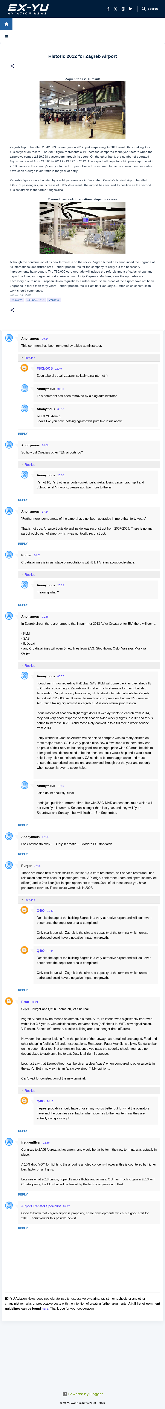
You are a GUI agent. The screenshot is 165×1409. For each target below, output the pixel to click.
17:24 (45, 511)
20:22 (60, 585)
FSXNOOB (45, 368)
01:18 (60, 389)
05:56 (60, 409)
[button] (12, 66)
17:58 (45, 837)
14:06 (45, 445)
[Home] (6, 24)
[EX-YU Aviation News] (27, 9)
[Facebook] (108, 9)
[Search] (144, 9)
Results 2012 (36, 300)
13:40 (58, 368)
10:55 (60, 786)
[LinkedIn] (130, 9)
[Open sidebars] (6, 36)
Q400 (40, 910)
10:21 (35, 1002)
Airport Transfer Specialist (41, 1206)
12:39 (46, 1142)
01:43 (50, 910)
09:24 (45, 338)
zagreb (54, 300)
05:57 (60, 676)
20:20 (60, 475)
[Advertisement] (82, 1356)
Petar (25, 1002)
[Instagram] (123, 9)
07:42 (66, 1206)
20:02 (37, 555)
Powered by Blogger (85, 1394)
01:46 (45, 616)
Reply (23, 433)
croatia (17, 300)
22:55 (37, 866)
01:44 (50, 950)
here (45, 1308)
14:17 (50, 1101)
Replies (30, 358)
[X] (115, 9)
